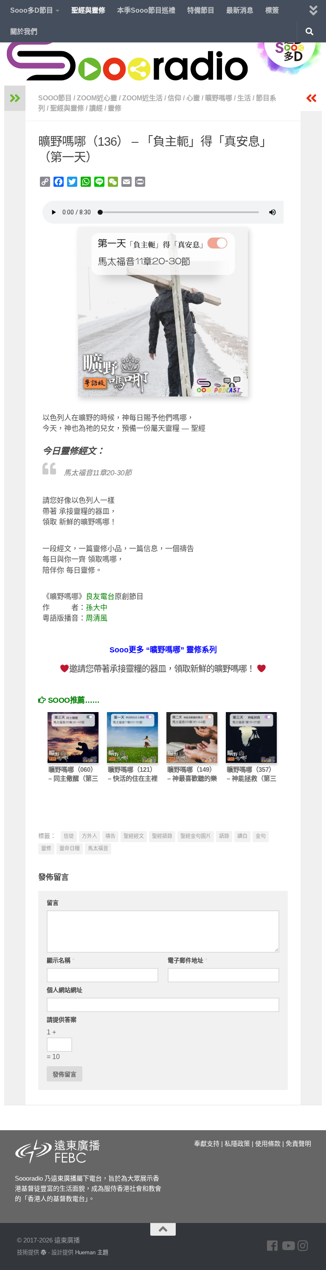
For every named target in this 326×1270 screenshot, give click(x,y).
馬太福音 (98, 848)
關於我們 (23, 31)
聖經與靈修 (88, 10)
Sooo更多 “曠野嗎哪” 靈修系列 (163, 650)
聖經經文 (134, 836)
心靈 (193, 98)
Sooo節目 (55, 98)
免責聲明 (298, 1143)
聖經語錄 (162, 836)
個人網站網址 (64, 990)
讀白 (242, 836)
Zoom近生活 (142, 98)
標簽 (272, 10)
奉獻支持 (206, 1143)
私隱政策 (237, 1143)
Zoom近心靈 (97, 98)
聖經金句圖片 (195, 836)
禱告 (110, 836)
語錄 (224, 836)
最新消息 (239, 10)
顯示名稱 (60, 960)
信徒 (69, 836)
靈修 (114, 108)
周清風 (96, 618)
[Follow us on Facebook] (272, 1246)
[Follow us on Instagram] (303, 1246)
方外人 (89, 836)
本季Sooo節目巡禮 (146, 10)
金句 (261, 836)
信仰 (174, 98)
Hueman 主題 (91, 1252)
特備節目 (200, 10)
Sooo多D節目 (31, 10)
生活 (244, 98)
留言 (53, 902)
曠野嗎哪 (218, 98)
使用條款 (268, 1143)
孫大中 (96, 608)
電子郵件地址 (187, 960)
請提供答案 (61, 1019)
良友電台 (100, 597)
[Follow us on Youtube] (288, 1246)
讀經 (96, 108)
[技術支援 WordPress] (43, 1252)
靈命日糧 (69, 848)
